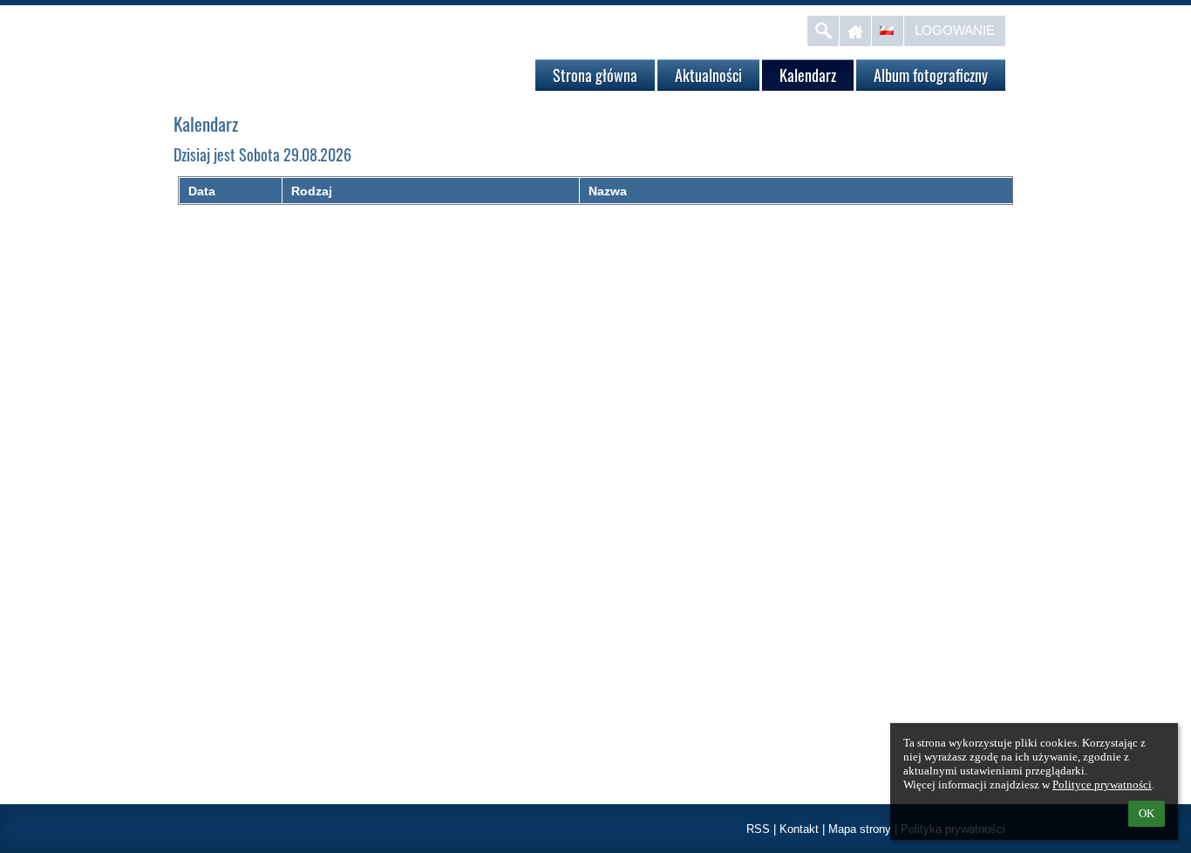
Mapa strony (859, 829)
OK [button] (1146, 813)
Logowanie (955, 30)
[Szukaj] (823, 31)
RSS (758, 829)
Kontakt (799, 829)
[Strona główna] (855, 31)
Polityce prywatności (1102, 784)
